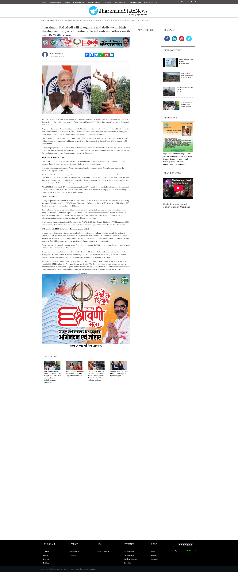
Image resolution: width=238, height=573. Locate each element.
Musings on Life (120, 2)
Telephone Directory (130, 559)
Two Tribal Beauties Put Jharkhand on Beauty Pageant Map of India (75, 373)
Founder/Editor (55, 2)
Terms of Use (74, 551)
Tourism (46, 551)
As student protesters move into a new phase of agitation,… (186, 104)
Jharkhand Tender (129, 555)
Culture (45, 555)
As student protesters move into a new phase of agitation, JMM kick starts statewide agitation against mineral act (52, 376)
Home (44, 2)
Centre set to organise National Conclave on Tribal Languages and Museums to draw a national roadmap (96, 375)
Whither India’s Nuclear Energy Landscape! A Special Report (119, 373)
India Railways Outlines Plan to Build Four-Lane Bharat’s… (185, 90)
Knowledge (107, 2)
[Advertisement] (145, 76)
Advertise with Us (103, 551)
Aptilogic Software (89, 569)
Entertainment (79, 2)
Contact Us (154, 559)
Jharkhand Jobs (129, 551)
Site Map (73, 555)
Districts (46, 559)
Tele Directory (135, 2)
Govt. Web (127, 563)
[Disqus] (86, 424)
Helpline (180, 2)
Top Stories (50, 20)
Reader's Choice (94, 2)
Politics (67, 2)
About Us (154, 555)
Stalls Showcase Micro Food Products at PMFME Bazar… (187, 75)
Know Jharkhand (150, 2)
